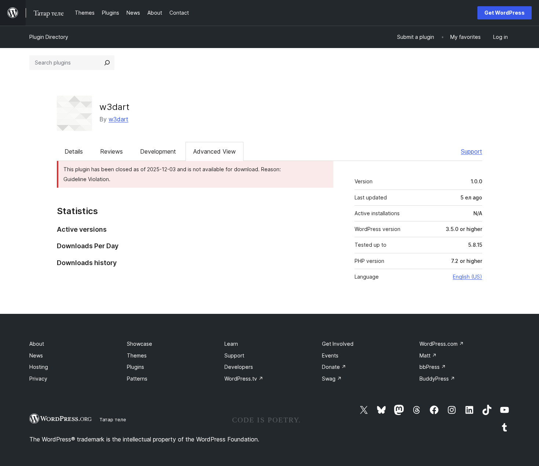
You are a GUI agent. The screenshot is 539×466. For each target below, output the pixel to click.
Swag (332, 378)
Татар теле (112, 419)
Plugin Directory (48, 37)
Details (74, 151)
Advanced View (214, 151)
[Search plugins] (107, 62)
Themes (137, 355)
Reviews (111, 151)
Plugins (135, 367)
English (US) (467, 277)
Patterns (137, 378)
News (36, 355)
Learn (231, 344)
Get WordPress (504, 13)
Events (330, 355)
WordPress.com (441, 344)
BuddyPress (437, 378)
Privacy (38, 378)
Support (471, 151)
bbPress (432, 367)
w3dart (114, 107)
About (36, 344)
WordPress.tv (243, 378)
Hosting (38, 367)
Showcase (139, 344)
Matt (428, 355)
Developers (238, 367)
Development (158, 151)
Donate (334, 367)
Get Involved (337, 344)
